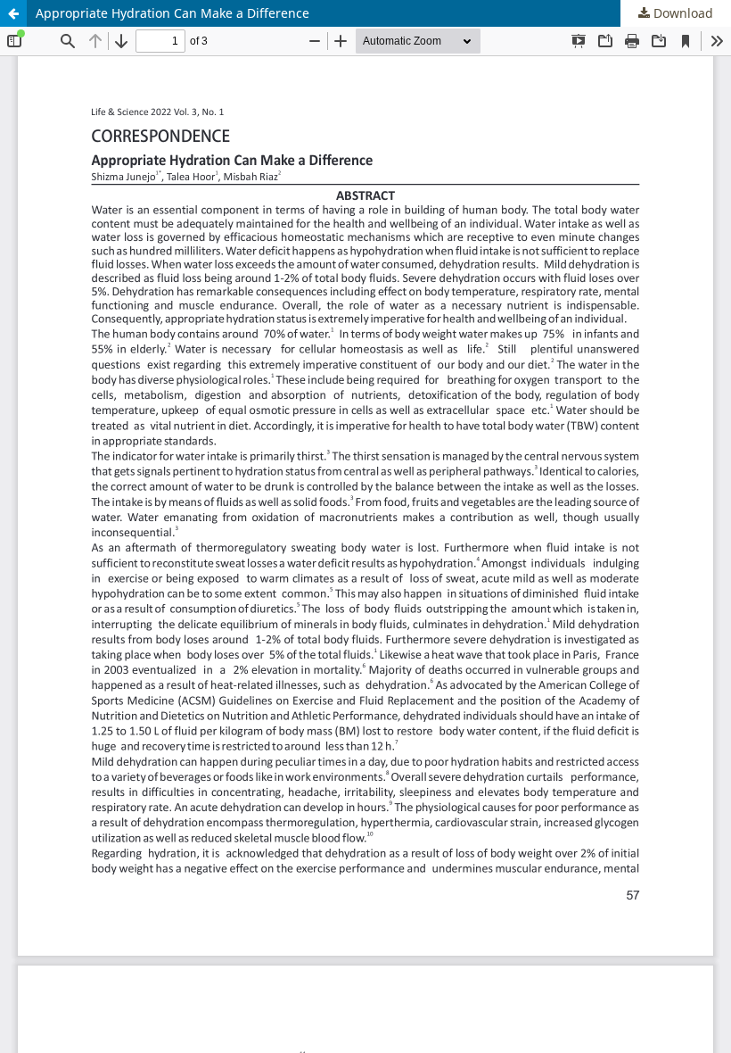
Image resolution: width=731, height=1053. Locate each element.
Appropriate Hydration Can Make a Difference (172, 12)
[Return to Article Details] (13, 13)
